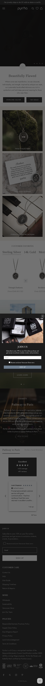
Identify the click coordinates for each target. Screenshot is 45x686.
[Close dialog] (42, 316)
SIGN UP (22, 367)
